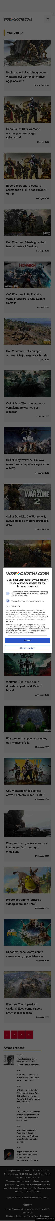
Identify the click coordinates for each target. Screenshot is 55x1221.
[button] (27, 606)
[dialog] (27, 610)
